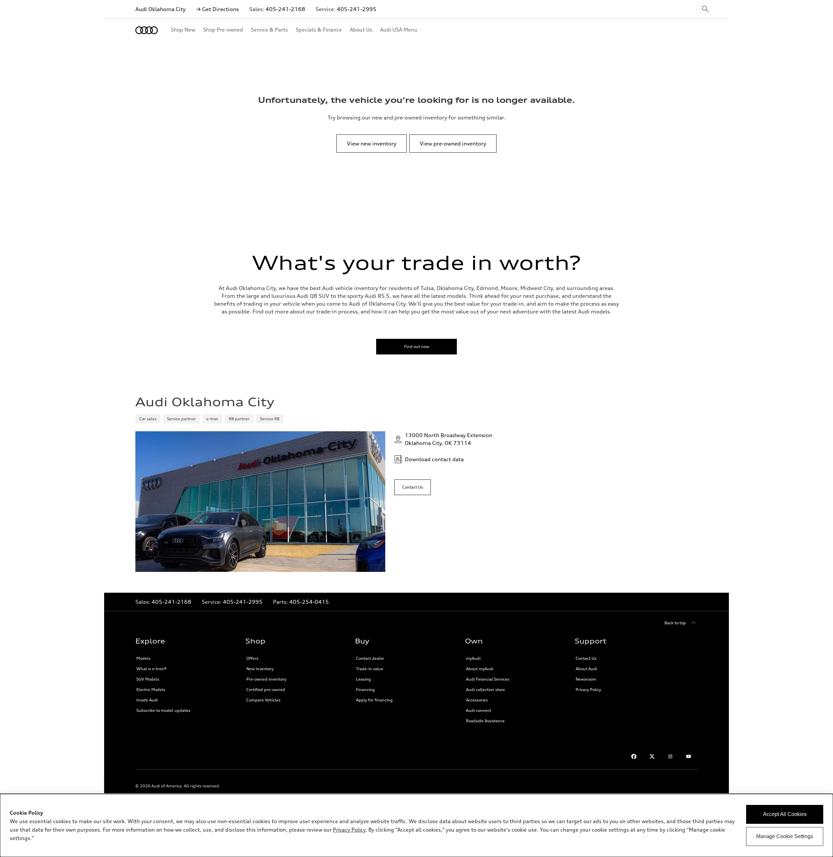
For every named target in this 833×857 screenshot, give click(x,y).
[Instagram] (670, 756)
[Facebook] (634, 756)
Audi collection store (485, 689)
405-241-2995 (356, 9)
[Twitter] (652, 756)
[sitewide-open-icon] (705, 9)
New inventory (260, 668)
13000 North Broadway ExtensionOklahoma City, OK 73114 (448, 439)
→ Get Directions (217, 9)
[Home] (146, 30)
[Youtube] (688, 756)
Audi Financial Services (487, 679)
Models (143, 658)
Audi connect (478, 710)
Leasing (363, 679)
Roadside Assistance (485, 720)
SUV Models (147, 679)
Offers (252, 658)
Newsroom (586, 679)
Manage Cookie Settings (784, 836)
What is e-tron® (151, 668)
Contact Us (586, 658)
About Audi (586, 668)
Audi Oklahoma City (160, 9)
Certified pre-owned (265, 689)
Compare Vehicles (263, 700)
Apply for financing (374, 700)
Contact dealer (370, 658)
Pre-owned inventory (266, 679)
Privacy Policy (588, 689)
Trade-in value (369, 668)
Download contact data (434, 459)
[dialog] (416, 825)
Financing (365, 689)
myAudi (473, 658)
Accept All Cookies (785, 814)
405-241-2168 (285, 9)
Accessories (477, 700)
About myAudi (479, 668)
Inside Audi (147, 700)
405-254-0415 (309, 602)
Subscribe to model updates (163, 710)
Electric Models (150, 689)
